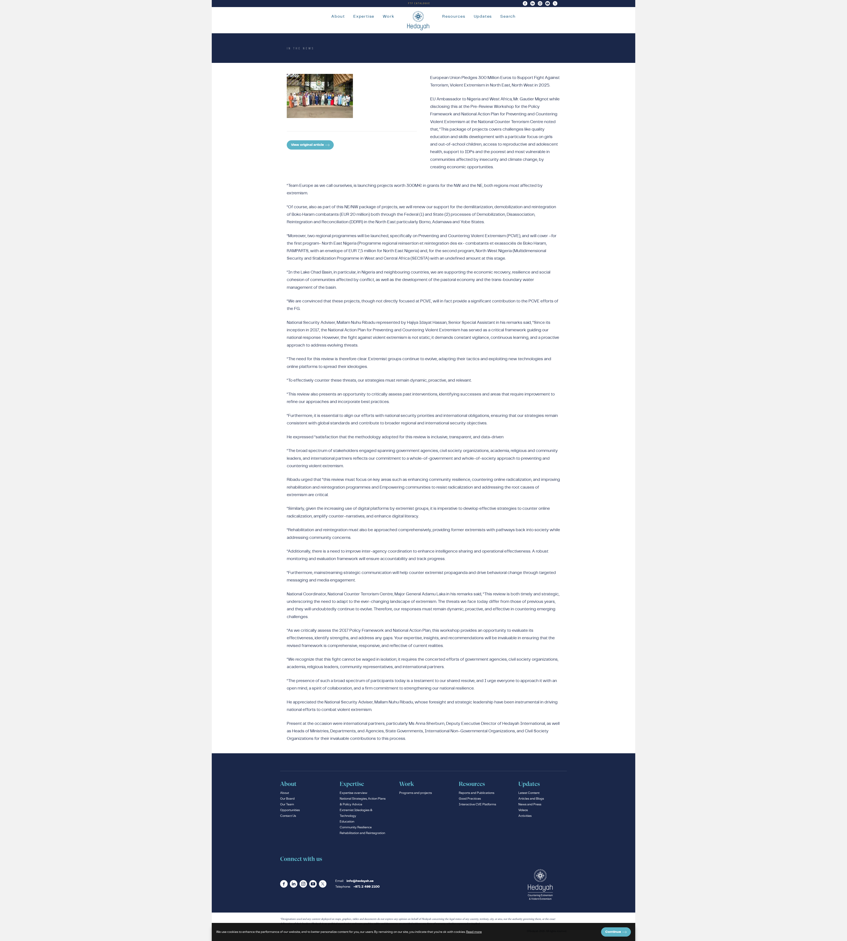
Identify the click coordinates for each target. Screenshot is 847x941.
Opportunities (290, 810)
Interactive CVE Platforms (477, 804)
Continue (613, 932)
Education (347, 821)
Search (508, 16)
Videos (523, 810)
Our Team (287, 804)
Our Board (287, 798)
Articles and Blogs (531, 798)
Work (388, 16)
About (338, 16)
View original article (307, 144)
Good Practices (470, 798)
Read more (474, 932)
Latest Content (529, 793)
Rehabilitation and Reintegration (362, 833)
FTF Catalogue (419, 3)
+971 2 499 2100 (366, 887)
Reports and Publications (476, 793)
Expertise (363, 16)
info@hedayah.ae (360, 881)
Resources (453, 16)
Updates (483, 16)
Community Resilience (356, 827)
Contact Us (288, 816)
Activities (525, 816)
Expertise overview (353, 793)
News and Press (529, 804)
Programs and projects (415, 793)
